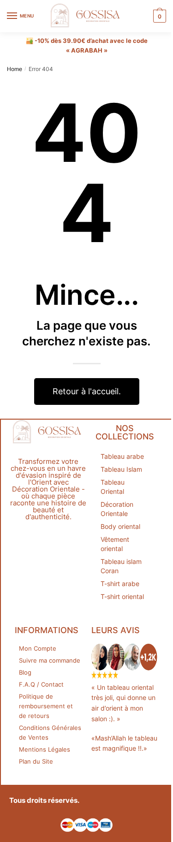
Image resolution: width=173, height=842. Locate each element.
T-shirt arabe (120, 583)
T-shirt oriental (122, 596)
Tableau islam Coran (121, 566)
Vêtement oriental (115, 543)
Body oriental (120, 526)
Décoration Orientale (117, 508)
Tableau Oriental (113, 486)
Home (14, 68)
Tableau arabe (122, 456)
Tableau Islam (121, 469)
